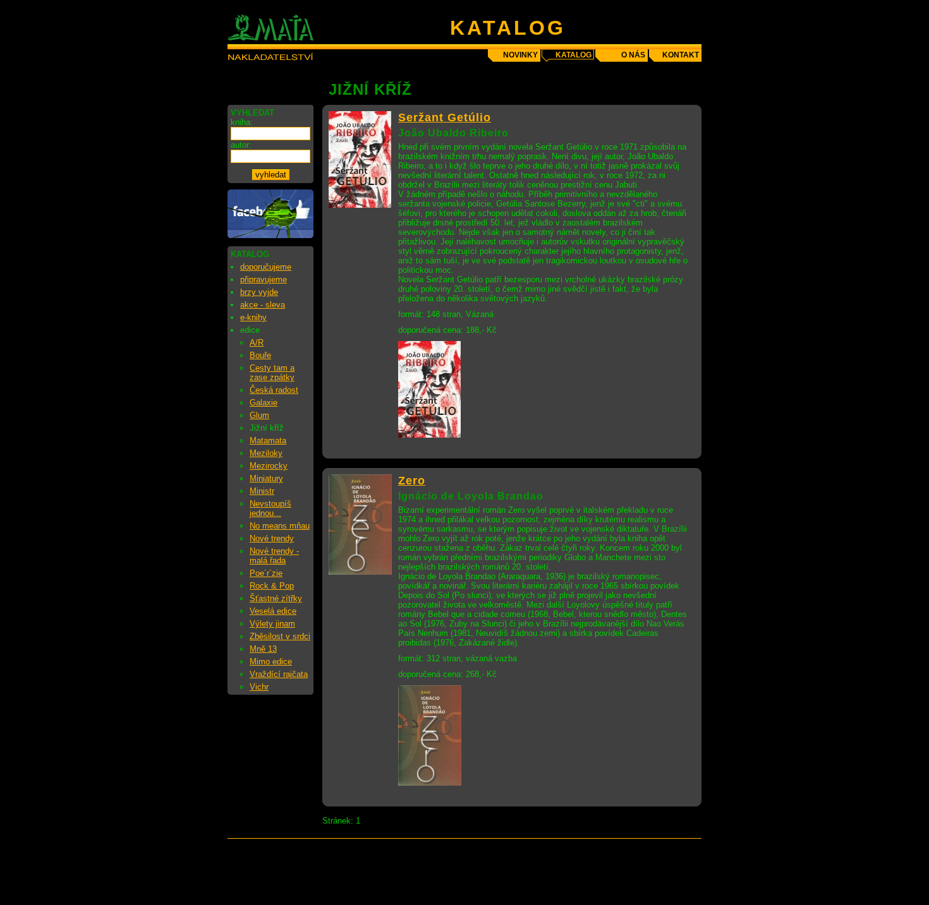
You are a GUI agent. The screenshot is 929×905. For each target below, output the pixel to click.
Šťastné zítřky (276, 598)
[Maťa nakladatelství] (270, 235)
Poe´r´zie (266, 573)
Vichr (259, 687)
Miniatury (266, 478)
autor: (241, 145)
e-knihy (253, 317)
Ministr (262, 491)
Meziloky (266, 453)
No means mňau (280, 525)
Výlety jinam (272, 623)
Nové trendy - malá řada (274, 555)
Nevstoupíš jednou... (270, 508)
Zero (411, 480)
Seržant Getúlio (444, 117)
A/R (257, 342)
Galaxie (263, 402)
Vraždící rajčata (279, 674)
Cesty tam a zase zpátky (272, 372)
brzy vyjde (259, 292)
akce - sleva (262, 304)
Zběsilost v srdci (280, 636)
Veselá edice (273, 611)
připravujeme (263, 279)
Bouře (260, 355)
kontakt (680, 55)
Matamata (268, 440)
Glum (259, 415)
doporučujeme (265, 267)
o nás (633, 55)
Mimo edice (271, 661)
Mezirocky (269, 465)
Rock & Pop (272, 585)
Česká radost (274, 390)
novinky (520, 55)
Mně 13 (263, 649)
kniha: (242, 122)
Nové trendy (272, 538)
